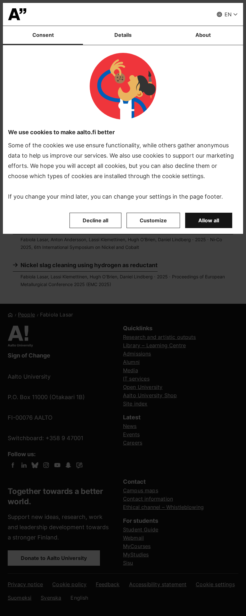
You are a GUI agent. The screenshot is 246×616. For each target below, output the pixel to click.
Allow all (208, 220)
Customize (153, 220)
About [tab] (203, 35)
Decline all (95, 220)
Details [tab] (123, 35)
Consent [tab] (43, 35)
